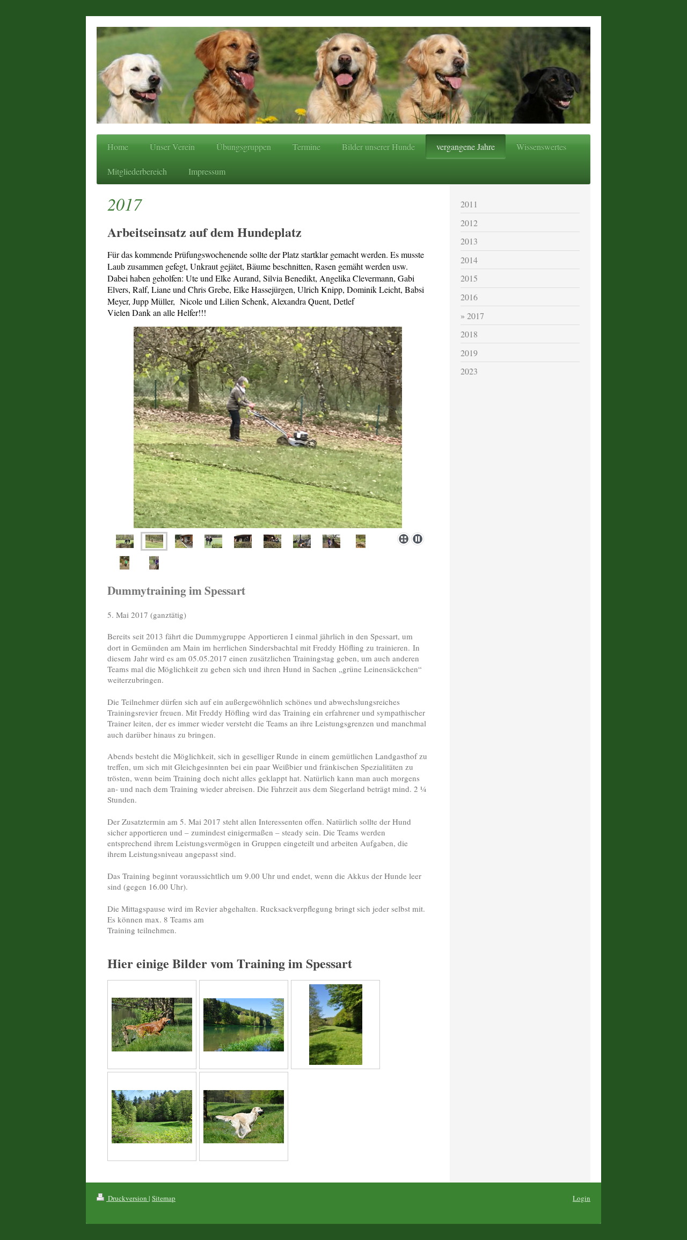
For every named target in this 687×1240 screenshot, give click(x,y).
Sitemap (164, 1198)
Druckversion (127, 1198)
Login (581, 1198)
